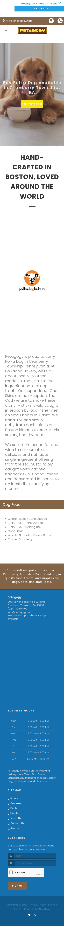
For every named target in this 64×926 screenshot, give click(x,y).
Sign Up (17, 886)
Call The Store (32, 104)
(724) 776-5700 (17, 608)
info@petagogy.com (20, 612)
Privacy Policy (38, 904)
